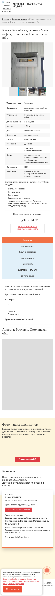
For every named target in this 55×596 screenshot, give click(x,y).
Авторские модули (18, 5)
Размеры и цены (19, 19)
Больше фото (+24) (27, 459)
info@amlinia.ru (22, 537)
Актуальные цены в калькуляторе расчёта (27, 228)
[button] (5, 64)
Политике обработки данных (14, 579)
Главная (5, 19)
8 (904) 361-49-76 (34, 4)
